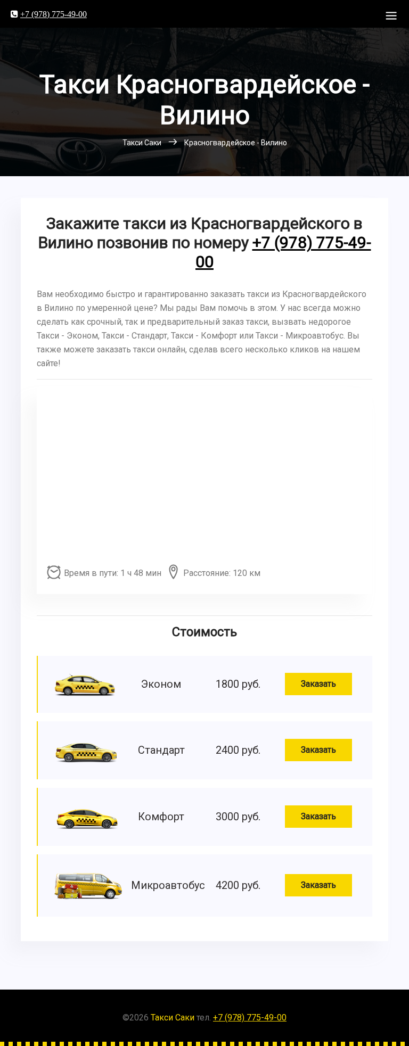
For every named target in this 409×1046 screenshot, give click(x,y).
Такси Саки (172, 1017)
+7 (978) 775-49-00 (53, 14)
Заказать (318, 684)
